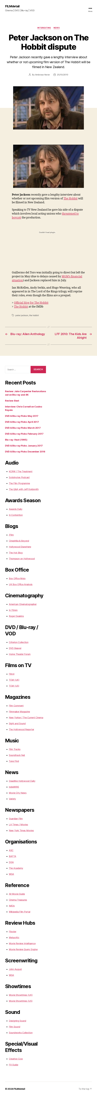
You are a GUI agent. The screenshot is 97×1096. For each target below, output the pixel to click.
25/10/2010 (62, 74)
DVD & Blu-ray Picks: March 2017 (23, 428)
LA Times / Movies (18, 824)
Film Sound (14, 1026)
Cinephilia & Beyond (19, 540)
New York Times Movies (21, 830)
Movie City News (18, 793)
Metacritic (14, 937)
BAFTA (12, 856)
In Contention (16, 515)
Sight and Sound (17, 723)
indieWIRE (14, 787)
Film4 (11, 674)
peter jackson (21, 315)
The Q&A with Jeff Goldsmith (24, 489)
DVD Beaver (15, 648)
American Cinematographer (23, 604)
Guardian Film (16, 818)
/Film (11, 535)
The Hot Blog (16, 552)
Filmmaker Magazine (19, 711)
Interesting (44, 28)
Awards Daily (15, 509)
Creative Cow (16, 1058)
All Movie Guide (17, 894)
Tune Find (14, 761)
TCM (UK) (14, 680)
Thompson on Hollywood (22, 558)
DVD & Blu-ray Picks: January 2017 (24, 445)
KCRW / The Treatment (20, 471)
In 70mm (13, 610)
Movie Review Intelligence (22, 943)
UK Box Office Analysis (20, 584)
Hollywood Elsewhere (20, 546)
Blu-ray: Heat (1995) (16, 439)
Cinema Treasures (18, 900)
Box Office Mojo (17, 578)
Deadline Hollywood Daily (22, 781)
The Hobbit (71, 198)
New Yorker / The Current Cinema (26, 717)
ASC (11, 850)
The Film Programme (19, 483)
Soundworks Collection (20, 1032)
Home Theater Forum (20, 654)
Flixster (12, 931)
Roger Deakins (16, 616)
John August (15, 969)
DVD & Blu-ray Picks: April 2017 (22, 422)
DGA (11, 862)
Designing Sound (17, 1020)
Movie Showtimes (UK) (21, 995)
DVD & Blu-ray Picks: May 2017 (21, 416)
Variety (12, 798)
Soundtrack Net (17, 755)
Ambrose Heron (42, 74)
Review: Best (12, 400)
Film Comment (16, 705)
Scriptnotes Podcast (19, 477)
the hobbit (34, 315)
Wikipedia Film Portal (19, 911)
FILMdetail (12, 6)
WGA (11, 874)
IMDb (12, 905)
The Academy (16, 868)
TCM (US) (14, 686)
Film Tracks (14, 749)
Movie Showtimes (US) (20, 1001)
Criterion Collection (18, 642)
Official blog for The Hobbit (31, 302)
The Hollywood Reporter (21, 729)
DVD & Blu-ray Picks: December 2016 (25, 451)
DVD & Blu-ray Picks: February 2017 (24, 433)
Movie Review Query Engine (23, 949)
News (57, 28)
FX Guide (13, 1064)
